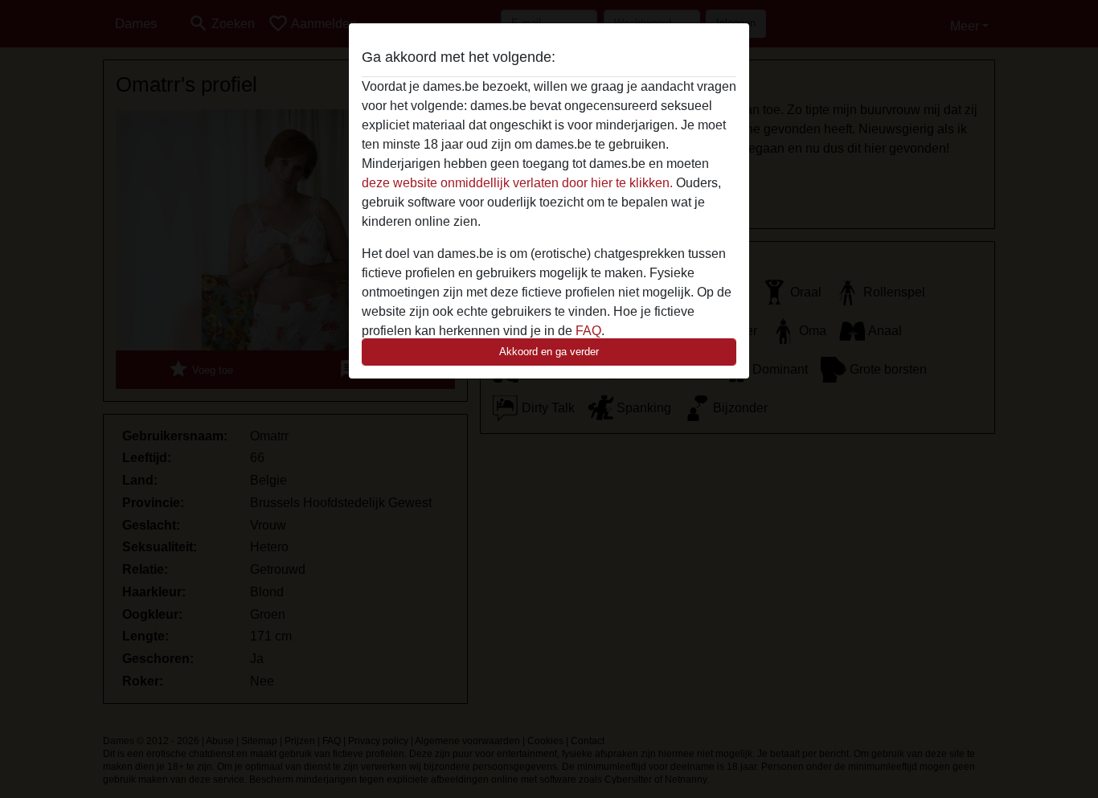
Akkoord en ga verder (549, 352)
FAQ (588, 331)
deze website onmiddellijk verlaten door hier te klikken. (517, 183)
